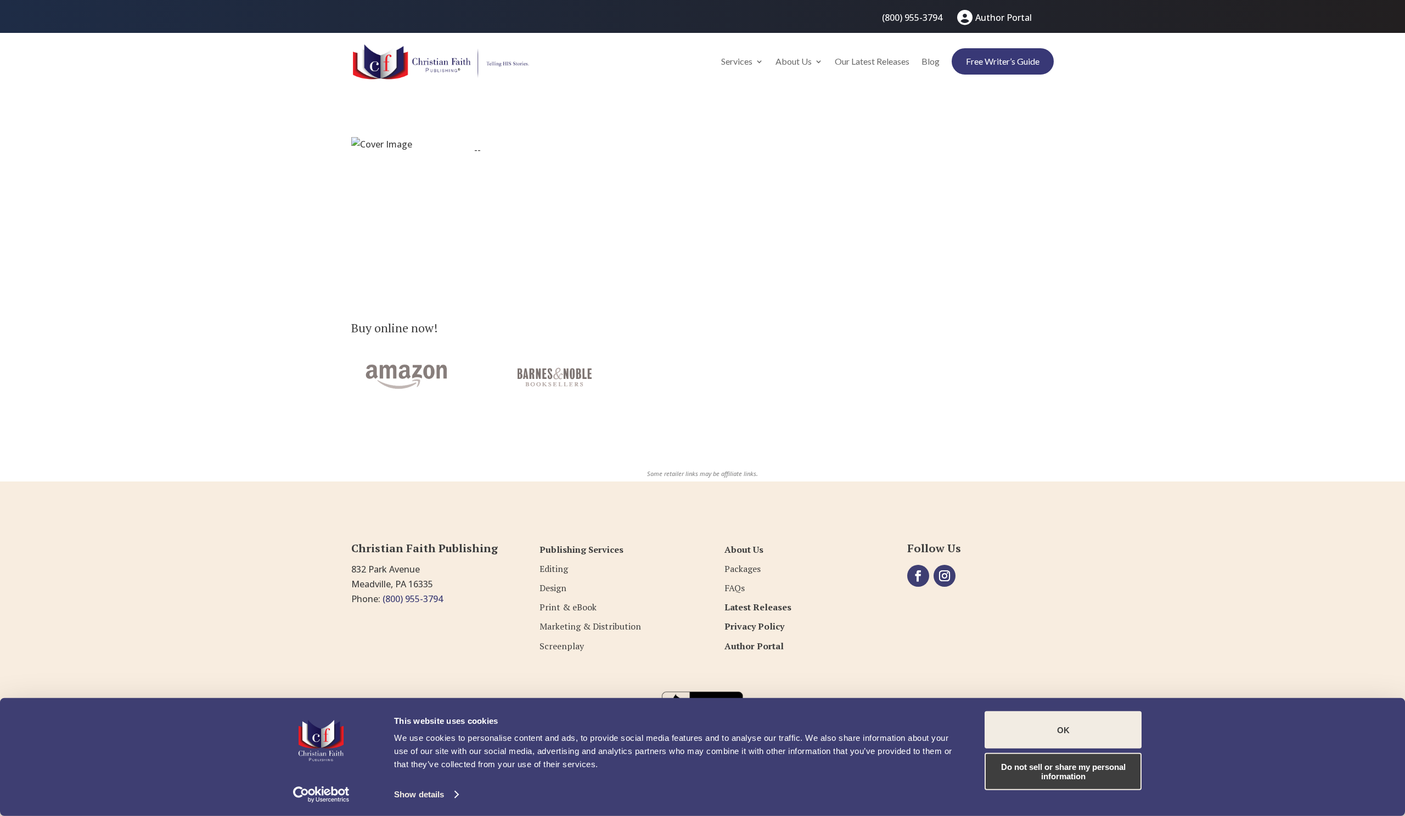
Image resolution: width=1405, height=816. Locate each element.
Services (736, 61)
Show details (419, 794)
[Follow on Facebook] (918, 576)
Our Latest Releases (872, 61)
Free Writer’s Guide (1002, 61)
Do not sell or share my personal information (1063, 771)
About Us (793, 61)
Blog (930, 61)
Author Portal (1003, 18)
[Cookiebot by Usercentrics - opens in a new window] (321, 794)
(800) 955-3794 (912, 18)
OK (1063, 729)
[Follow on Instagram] (945, 576)
